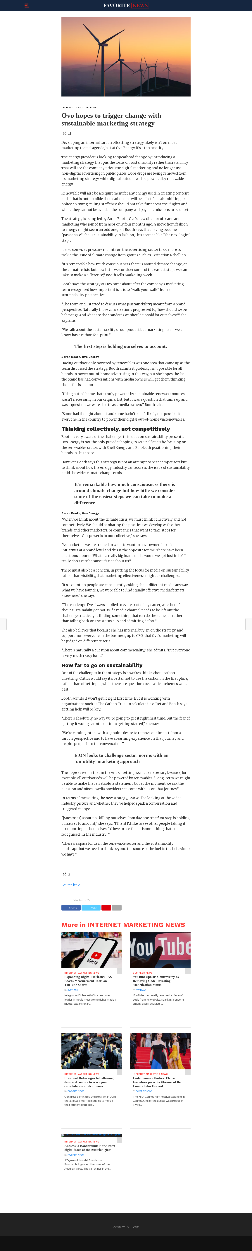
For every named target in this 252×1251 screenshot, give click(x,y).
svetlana (73, 990)
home (135, 1227)
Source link (70, 885)
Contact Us (121, 1227)
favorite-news (76, 1091)
